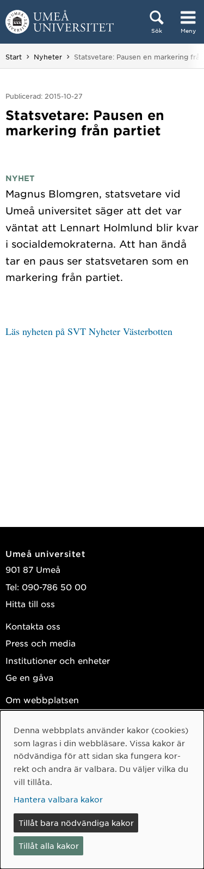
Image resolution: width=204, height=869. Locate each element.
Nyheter (48, 56)
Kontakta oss (32, 626)
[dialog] (102, 789)
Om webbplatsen (42, 699)
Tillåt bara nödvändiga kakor (76, 823)
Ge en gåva (29, 677)
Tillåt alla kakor (48, 845)
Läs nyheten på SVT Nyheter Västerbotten (88, 331)
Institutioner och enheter (57, 660)
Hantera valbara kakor (58, 799)
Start (13, 56)
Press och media (40, 643)
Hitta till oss (30, 603)
